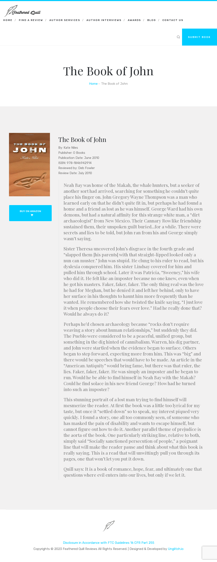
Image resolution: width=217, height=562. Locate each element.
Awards (134, 20)
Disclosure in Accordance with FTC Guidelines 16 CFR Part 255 (108, 543)
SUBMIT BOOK (199, 37)
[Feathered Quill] (22, 6)
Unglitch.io (176, 549)
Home (8, 20)
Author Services (64, 20)
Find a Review (31, 20)
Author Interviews (103, 20)
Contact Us (172, 20)
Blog (151, 20)
